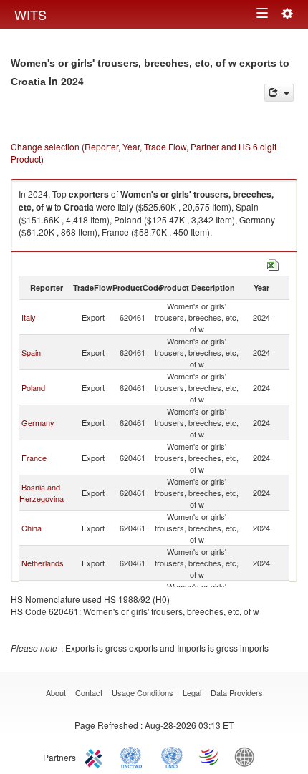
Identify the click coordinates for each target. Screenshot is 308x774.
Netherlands (42, 563)
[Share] (279, 93)
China (31, 527)
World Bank (248, 756)
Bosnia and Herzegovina (41, 492)
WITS (30, 14)
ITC (96, 756)
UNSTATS (172, 756)
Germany (37, 422)
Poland (33, 387)
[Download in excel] (273, 263)
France (34, 457)
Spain (31, 352)
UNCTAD (134, 756)
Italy (28, 317)
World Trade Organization (210, 756)
